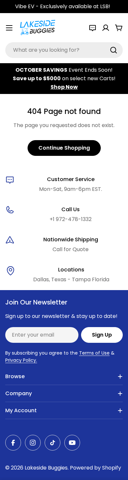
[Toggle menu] (9, 28)
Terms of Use (94, 353)
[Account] (106, 28)
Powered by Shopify (95, 467)
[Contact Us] (92, 28)
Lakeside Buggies (46, 467)
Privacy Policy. (21, 360)
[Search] (113, 50)
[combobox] (64, 50)
